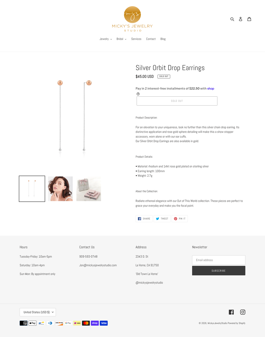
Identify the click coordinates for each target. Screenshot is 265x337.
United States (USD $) (37, 312)
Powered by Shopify (236, 323)
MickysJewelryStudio (217, 323)
